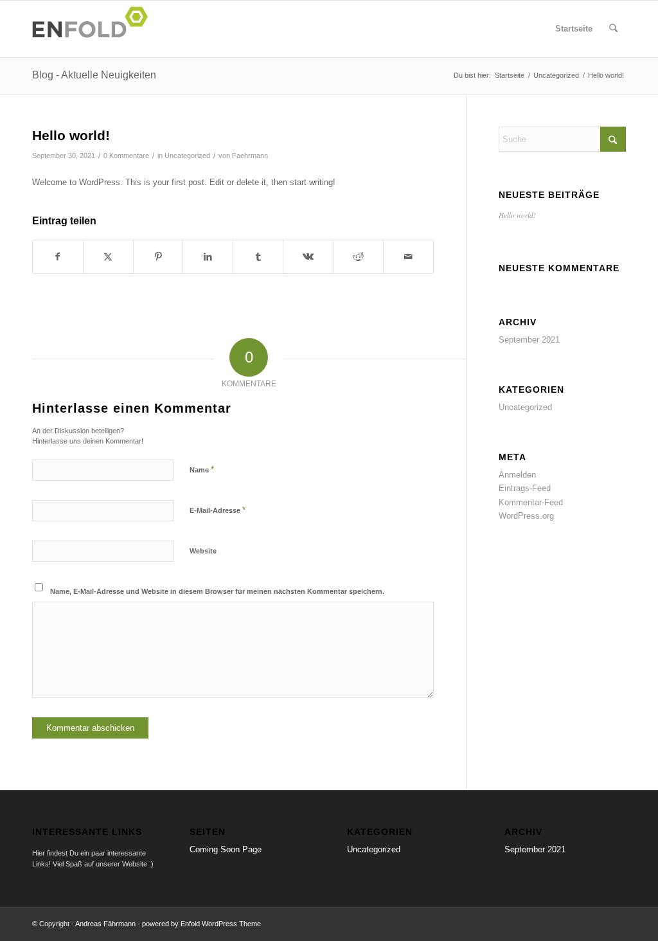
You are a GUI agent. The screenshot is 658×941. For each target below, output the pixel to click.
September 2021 (529, 340)
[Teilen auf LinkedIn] (208, 256)
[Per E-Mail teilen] (408, 256)
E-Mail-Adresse (217, 510)
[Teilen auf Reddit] (358, 256)
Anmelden (517, 474)
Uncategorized (187, 155)
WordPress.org (526, 516)
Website (203, 551)
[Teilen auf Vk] (308, 256)
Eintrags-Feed (525, 488)
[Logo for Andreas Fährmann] (94, 29)
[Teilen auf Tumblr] (258, 256)
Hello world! (517, 215)
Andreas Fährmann (105, 924)
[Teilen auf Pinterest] (158, 256)
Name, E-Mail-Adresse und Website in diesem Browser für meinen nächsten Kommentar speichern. (217, 591)
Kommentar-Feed (531, 502)
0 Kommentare (126, 155)
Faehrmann (250, 155)
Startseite (573, 28)
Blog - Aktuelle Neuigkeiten (94, 74)
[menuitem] (613, 29)
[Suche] (613, 29)
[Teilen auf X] (108, 256)
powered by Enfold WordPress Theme (201, 924)
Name (202, 469)
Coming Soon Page (226, 849)
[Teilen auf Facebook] (58, 256)
